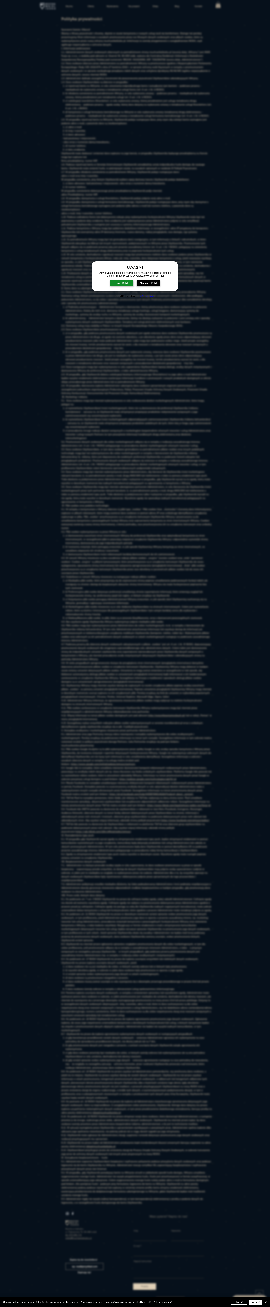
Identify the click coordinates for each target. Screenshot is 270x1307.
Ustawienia (238, 1302)
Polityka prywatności (163, 1302)
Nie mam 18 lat (148, 283)
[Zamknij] (266, 1302)
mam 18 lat (122, 283)
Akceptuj (255, 1302)
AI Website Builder (147, 296)
